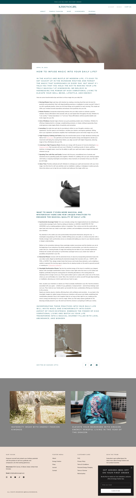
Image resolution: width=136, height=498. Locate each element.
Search (119, 7)
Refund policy (81, 473)
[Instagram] (6, 477)
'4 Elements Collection (54, 265)
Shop (69, 11)
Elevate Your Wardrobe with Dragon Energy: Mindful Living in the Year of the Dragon (97, 429)
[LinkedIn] (23, 477)
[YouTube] (15, 477)
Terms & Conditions (83, 464)
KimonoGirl (50, 138)
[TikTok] (19, 477)
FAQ (78, 458)
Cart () (128, 7)
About (43, 11)
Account (111, 7)
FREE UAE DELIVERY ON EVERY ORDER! (68, 2)
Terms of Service (82, 470)
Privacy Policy (81, 461)
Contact (54, 470)
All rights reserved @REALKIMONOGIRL (22, 492)
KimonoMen (80, 11)
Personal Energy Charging (84, 467)
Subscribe (116, 491)
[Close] (131, 468)
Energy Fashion (56, 11)
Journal (92, 11)
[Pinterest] (11, 477)
